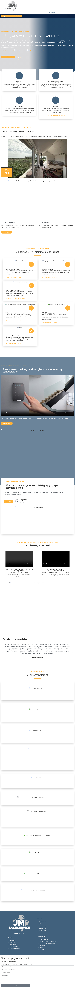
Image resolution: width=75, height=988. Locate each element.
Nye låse (19, 82)
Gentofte (35, 50)
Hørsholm (24, 50)
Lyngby (30, 50)
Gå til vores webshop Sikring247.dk (56, 115)
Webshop (55, 106)
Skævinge (18, 50)
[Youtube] (54, 12)
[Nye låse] (19, 75)
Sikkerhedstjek (6, 964)
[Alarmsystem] (19, 100)
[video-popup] (19, 58)
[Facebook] (49, 12)
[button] (68, 15)
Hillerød (12, 50)
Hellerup (41, 50)
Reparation (15, 964)
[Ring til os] (17, 501)
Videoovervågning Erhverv (55, 82)
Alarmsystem (19, 106)
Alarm (30, 964)
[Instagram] (52, 12)
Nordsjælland (4, 50)
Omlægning (23, 964)
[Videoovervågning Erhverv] (55, 75)
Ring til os (23, 500)
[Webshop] (55, 100)
